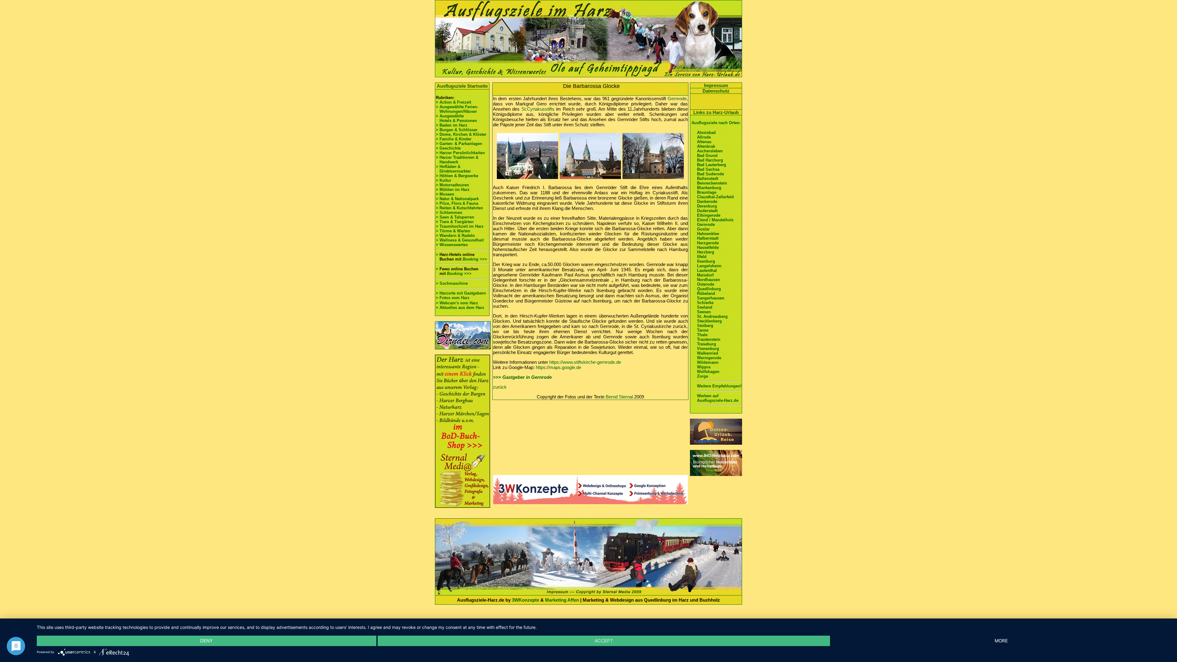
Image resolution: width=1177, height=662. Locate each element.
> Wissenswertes (452, 244)
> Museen (445, 194)
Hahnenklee (708, 233)
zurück (500, 387)
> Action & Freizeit (453, 102)
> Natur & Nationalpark (457, 198)
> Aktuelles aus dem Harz (460, 307)
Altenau (704, 141)
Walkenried (707, 353)
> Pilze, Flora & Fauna (457, 203)
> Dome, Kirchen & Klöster (461, 134)
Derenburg (707, 206)
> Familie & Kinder (453, 139)
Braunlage (706, 192)
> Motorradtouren (452, 185)
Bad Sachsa (708, 169)
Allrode (704, 137)
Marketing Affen (562, 600)
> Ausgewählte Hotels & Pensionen (456, 118)
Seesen (704, 312)
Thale (702, 335)
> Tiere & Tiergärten (455, 221)
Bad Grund (707, 155)
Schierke (705, 302)
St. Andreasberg (712, 316)
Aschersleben (710, 151)
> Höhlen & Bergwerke (457, 175)
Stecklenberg (709, 321)
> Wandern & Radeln (455, 235)
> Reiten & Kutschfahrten (459, 208)
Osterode (705, 284)
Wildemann (707, 362)
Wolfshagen (708, 371)
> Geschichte (448, 148)
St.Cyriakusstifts (537, 109)
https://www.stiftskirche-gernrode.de (585, 362)
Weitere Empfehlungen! (719, 386)
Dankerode (707, 201)
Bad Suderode (710, 174)
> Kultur (443, 180)
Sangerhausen (710, 298)
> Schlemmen (449, 212)
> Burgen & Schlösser (457, 129)
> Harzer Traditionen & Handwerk (457, 159)
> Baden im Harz (451, 125)
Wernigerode (709, 358)
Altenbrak (706, 146)
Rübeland (706, 293)
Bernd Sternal (619, 396)
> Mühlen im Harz (453, 189)
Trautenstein (708, 339)
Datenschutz (716, 90)
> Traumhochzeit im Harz (460, 226)
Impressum (716, 85)
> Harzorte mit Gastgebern (461, 293)
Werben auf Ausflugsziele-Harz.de (717, 398)
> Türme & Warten (453, 231)
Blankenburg (709, 187)
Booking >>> (475, 259)
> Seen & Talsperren (455, 217)
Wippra (703, 367)
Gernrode (677, 98)
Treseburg (706, 344)
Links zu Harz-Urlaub (716, 112)
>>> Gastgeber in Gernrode (522, 377)
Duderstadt (707, 210)
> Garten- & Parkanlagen (459, 143)
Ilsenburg (706, 261)
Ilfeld (702, 256)
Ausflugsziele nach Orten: (716, 122)
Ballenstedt (707, 178)
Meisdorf (705, 275)
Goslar (703, 229)
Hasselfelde (708, 247)
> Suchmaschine (452, 283)
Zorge (702, 376)
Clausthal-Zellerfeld (715, 197)
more (1001, 641)
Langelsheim (709, 266)
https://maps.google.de (558, 367)
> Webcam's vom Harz (457, 303)
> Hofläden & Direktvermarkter (453, 168)
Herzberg (705, 252)
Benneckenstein (712, 183)
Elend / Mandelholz (715, 220)
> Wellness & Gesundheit (460, 240)
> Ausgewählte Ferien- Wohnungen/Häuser (457, 109)
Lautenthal (707, 270)
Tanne (702, 330)
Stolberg (705, 325)
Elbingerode (708, 215)
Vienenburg (708, 348)
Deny (206, 641)
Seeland (704, 307)
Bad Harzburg (710, 160)
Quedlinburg (709, 289)
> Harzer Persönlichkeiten (460, 152)
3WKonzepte (525, 600)
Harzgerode (708, 243)
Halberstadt (707, 238)
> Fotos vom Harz (453, 297)
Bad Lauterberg (711, 164)
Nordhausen (708, 279)
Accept (604, 641)
